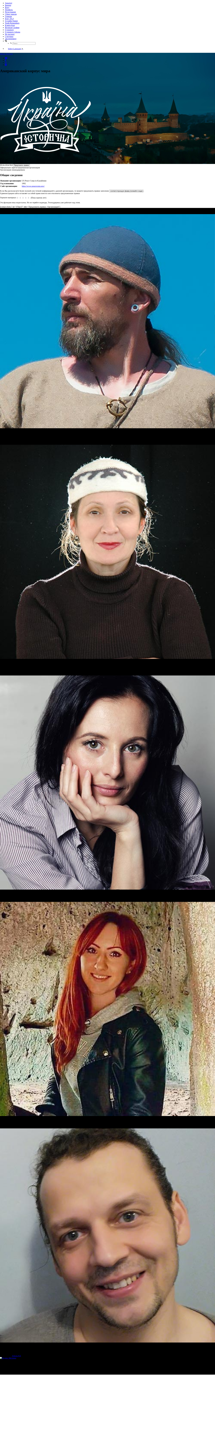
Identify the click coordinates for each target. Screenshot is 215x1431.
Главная (8, 16)
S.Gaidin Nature (11, 21)
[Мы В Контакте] (6, 65)
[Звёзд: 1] (17, 198)
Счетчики (9, 36)
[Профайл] (107, 321)
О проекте (9, 30)
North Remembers (12, 23)
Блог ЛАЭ (9, 19)
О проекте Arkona (12, 32)
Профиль (9, 10)
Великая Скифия (12, 28)
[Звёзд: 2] (20, 198)
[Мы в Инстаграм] (6, 62)
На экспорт (10, 34)
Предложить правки (21, 165)
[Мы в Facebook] (5, 60)
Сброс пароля (11, 14)
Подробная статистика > (21, 1373)
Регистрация (10, 12)
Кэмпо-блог (10, 25)
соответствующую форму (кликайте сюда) (126, 191)
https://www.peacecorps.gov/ (33, 186)
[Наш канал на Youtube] (6, 58)
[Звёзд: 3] (23, 198)
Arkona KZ (16, 1356)
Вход (7, 7)
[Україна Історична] (45, 163)
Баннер (8, 5)
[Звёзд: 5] (28, 198)
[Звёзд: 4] (26, 198)
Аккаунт (8, 3)
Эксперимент (10, 39)
